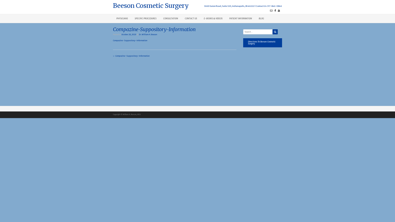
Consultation (170, 18)
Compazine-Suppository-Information (130, 40)
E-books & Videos (213, 18)
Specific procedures (145, 18)
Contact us (191, 18)
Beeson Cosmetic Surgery (151, 5)
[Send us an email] (271, 10)
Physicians (122, 18)
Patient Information (240, 18)
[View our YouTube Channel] (279, 10)
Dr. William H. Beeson (148, 34)
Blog (261, 18)
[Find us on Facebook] (275, 10)
